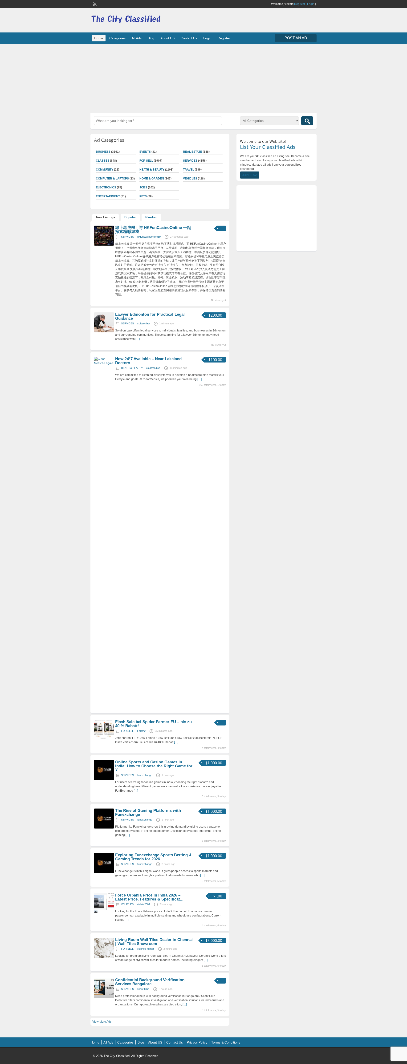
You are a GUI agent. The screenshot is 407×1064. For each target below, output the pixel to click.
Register (299, 4)
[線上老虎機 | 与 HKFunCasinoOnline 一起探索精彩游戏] (104, 244)
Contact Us (189, 38)
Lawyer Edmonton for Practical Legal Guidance (150, 316)
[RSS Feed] (94, 4)
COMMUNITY (104, 169)
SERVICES (190, 160)
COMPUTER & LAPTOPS (112, 178)
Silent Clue (143, 989)
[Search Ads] (307, 120)
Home (98, 38)
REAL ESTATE (192, 151)
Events (145, 151)
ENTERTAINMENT (108, 196)
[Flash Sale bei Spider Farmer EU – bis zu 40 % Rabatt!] (104, 739)
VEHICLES (190, 178)
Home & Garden (151, 178)
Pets (143, 196)
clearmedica (153, 368)
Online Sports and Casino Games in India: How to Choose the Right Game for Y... (153, 766)
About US (167, 38)
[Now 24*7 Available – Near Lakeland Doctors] (104, 363)
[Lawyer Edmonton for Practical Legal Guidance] (104, 331)
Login (310, 4)
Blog (151, 38)
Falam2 (141, 730)
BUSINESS (103, 151)
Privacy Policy (197, 1042)
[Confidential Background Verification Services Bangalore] (104, 997)
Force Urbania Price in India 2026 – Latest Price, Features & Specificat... (149, 897)
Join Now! (249, 175)
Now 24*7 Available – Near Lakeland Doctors (148, 361)
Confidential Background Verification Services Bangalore (149, 982)
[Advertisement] (203, 78)
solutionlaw (143, 323)
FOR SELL (146, 160)
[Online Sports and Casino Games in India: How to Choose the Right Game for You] (104, 779)
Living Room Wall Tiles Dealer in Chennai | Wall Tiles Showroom (154, 941)
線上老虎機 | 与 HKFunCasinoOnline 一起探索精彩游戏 (153, 229)
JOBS (143, 187)
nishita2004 (143, 904)
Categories (117, 38)
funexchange (144, 775)
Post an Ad (296, 38)
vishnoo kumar (145, 948)
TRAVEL (188, 169)
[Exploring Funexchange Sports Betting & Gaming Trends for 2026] (104, 872)
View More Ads (101, 1021)
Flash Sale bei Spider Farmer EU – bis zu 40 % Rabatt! (153, 724)
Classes (102, 160)
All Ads (137, 38)
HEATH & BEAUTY (151, 169)
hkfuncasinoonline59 (149, 236)
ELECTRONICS (106, 187)
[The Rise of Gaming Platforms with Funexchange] (104, 827)
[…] (137, 339)
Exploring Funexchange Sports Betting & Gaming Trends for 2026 (153, 857)
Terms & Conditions (225, 1042)
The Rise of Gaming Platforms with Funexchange (148, 812)
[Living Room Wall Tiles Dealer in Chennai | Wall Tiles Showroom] (104, 956)
